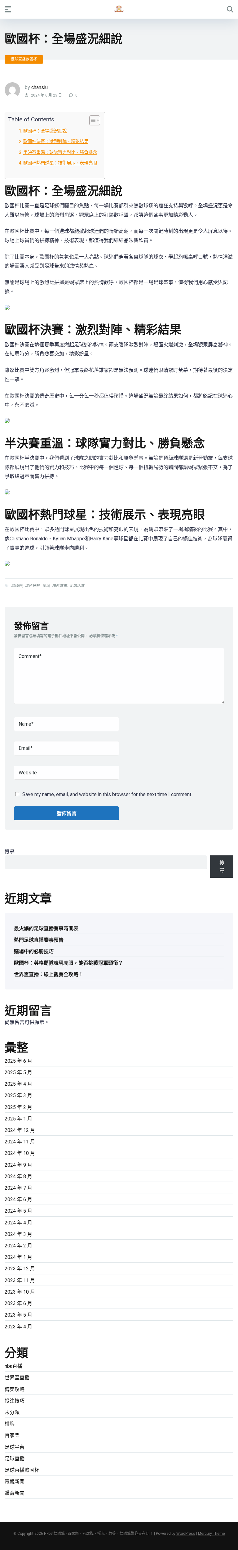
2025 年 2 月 (18, 1107)
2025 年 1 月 (18, 1119)
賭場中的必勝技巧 (34, 951)
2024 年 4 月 (18, 1223)
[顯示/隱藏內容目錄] (92, 120)
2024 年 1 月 (18, 1257)
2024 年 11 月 (20, 1142)
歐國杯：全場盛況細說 (45, 131)
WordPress (185, 1533)
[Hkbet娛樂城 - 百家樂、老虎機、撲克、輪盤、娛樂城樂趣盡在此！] (119, 9)
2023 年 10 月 (20, 1292)
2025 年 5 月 (18, 1072)
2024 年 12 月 (20, 1130)
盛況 (46, 586)
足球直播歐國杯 (24, 59)
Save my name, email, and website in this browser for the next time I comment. (107, 794)
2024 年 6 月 (18, 1199)
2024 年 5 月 (18, 1211)
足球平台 (14, 1447)
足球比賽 (76, 586)
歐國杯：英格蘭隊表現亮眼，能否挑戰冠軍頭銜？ (68, 963)
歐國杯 (16, 586)
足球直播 (14, 1459)
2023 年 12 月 (20, 1269)
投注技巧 (14, 1401)
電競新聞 (14, 1482)
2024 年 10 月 (20, 1153)
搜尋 (10, 852)
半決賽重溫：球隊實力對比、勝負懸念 (60, 152)
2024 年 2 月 (18, 1246)
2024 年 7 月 (18, 1188)
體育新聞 (14, 1493)
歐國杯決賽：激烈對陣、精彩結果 (55, 141)
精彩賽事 (59, 586)
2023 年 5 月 (18, 1315)
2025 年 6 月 (18, 1061)
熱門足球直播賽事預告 (39, 940)
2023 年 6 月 (18, 1303)
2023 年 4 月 (18, 1327)
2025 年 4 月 (18, 1084)
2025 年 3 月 (18, 1095)
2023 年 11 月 (20, 1280)
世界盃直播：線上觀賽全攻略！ (48, 974)
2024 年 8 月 (18, 1176)
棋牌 (10, 1424)
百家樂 (12, 1435)
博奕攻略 (14, 1389)
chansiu (39, 87)
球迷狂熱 (32, 586)
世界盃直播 (17, 1378)
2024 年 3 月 (18, 1234)
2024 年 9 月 (18, 1165)
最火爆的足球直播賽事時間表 (46, 928)
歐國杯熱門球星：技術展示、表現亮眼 (60, 163)
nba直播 (13, 1366)
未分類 (12, 1412)
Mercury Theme (211, 1533)
